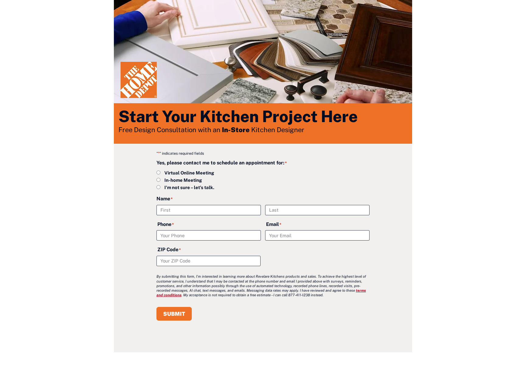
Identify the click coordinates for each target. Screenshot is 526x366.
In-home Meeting (183, 180)
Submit (174, 314)
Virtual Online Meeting (189, 172)
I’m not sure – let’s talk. (189, 187)
